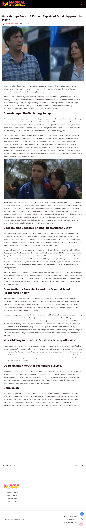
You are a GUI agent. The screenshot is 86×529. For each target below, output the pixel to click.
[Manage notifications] (81, 524)
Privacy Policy (70, 519)
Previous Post (8, 465)
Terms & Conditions (70, 522)
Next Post (79, 465)
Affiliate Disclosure (70, 516)
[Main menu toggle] (81, 3)
